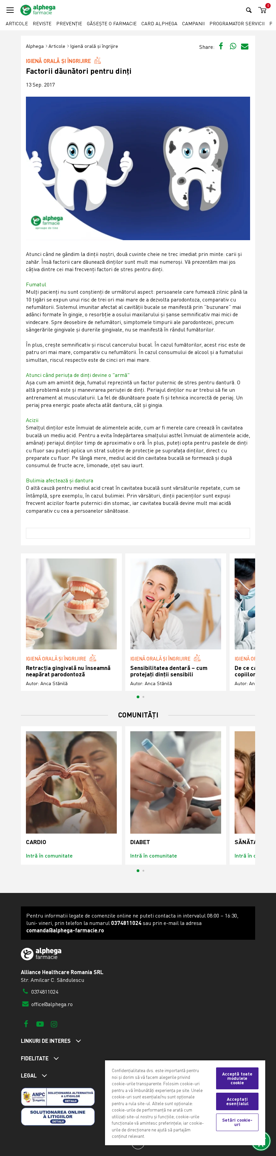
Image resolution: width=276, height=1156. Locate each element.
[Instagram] (54, 1024)
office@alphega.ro (51, 1004)
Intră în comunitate (49, 855)
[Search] (248, 10)
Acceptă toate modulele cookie (237, 1078)
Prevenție (69, 23)
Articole (17, 23)
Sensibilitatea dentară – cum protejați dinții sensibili (168, 671)
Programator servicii (237, 23)
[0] (261, 10)
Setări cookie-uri (237, 1122)
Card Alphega (159, 23)
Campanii (193, 23)
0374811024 (44, 991)
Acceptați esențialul (237, 1101)
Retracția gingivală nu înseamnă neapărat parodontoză (68, 671)
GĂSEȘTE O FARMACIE (112, 23)
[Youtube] (40, 1024)
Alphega (35, 46)
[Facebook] (26, 1024)
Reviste (42, 23)
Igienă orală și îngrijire (94, 46)
